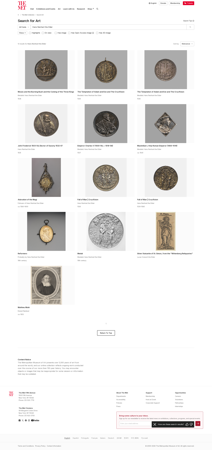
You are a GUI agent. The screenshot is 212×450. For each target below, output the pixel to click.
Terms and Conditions (26, 446)
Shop (90, 9)
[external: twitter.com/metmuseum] (23, 420)
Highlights (36, 33)
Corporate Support (153, 403)
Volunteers (179, 399)
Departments (121, 396)
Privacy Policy (40, 446)
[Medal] (105, 231)
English (67, 438)
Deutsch (111, 438)
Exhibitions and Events (45, 9)
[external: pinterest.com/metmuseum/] (26, 420)
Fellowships (179, 403)
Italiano (102, 438)
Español (76, 438)
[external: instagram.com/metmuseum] (29, 420)
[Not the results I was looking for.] (191, 424)
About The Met (122, 393)
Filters (21, 33)
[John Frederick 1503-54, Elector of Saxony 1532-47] (46, 123)
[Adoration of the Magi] (46, 177)
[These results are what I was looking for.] (187, 424)
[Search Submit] (190, 27)
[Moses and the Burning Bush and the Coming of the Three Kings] (46, 69)
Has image (62, 33)
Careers (178, 396)
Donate (163, 3)
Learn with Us (68, 9)
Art (59, 9)
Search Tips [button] (187, 21)
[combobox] (108, 27)
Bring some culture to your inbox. (133, 416)
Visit (32, 9)
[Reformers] (46, 231)
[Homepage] (22, 5)
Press (118, 406)
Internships (179, 406)
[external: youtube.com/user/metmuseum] (35, 420)
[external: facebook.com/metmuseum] (19, 420)
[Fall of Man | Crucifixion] (105, 177)
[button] (93, 33)
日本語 (119, 438)
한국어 (126, 438)
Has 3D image (105, 33)
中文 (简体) (135, 438)
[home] (19, 15)
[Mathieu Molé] (46, 285)
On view (48, 33)
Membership (175, 3)
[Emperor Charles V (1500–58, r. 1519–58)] (105, 123)
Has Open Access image (81, 33)
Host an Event (151, 399)
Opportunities (180, 393)
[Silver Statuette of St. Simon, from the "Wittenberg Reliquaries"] (165, 231)
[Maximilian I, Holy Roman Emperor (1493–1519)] (165, 123)
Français (94, 438)
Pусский (144, 438)
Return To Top (106, 333)
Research (81, 9)
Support (149, 393)
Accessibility (120, 399)
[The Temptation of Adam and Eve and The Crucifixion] (105, 69)
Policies (119, 403)
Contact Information (54, 446)
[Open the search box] (97, 9)
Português (85, 438)
